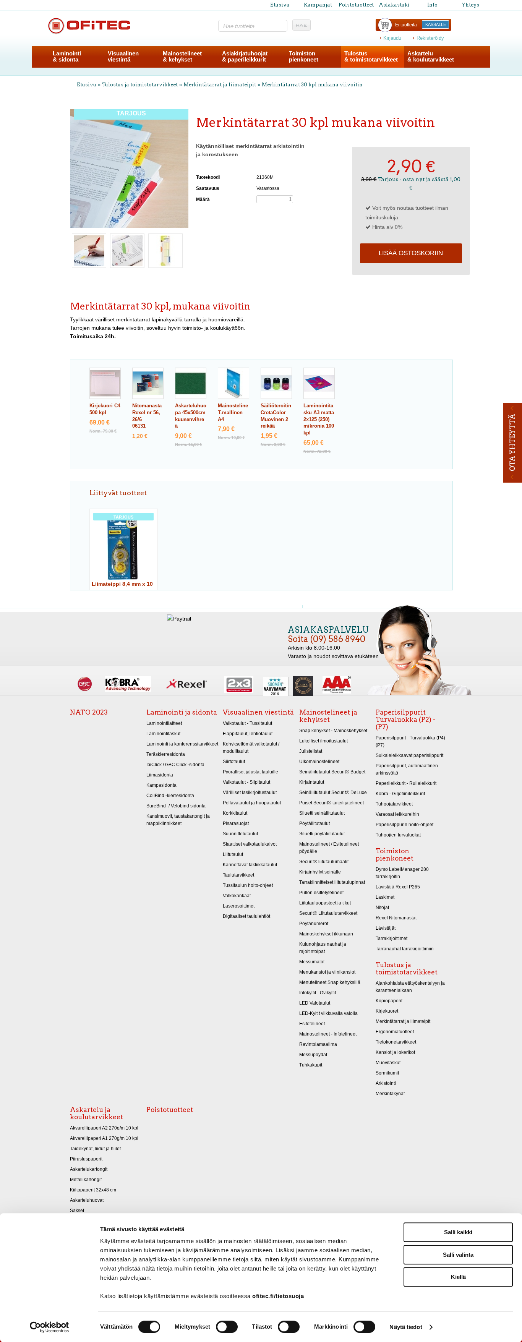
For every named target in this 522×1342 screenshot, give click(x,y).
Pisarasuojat (236, 823)
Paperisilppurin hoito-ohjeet (404, 824)
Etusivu (280, 5)
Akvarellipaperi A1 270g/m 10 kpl (104, 1138)
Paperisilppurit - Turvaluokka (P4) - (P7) (412, 741)
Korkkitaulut (235, 813)
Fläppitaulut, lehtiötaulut (247, 733)
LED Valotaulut (314, 1003)
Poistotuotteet (356, 5)
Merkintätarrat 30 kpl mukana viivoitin (312, 85)
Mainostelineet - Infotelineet (328, 1034)
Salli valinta (458, 1254)
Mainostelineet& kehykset (182, 56)
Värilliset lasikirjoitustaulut (250, 792)
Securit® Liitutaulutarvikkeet (328, 913)
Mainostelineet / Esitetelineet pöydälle (329, 847)
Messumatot (311, 961)
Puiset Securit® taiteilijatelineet (331, 803)
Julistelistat (310, 751)
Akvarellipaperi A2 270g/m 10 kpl (104, 1128)
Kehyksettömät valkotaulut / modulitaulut (251, 747)
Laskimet (385, 897)
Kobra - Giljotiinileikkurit (400, 793)
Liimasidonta (159, 775)
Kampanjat (318, 5)
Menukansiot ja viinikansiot (327, 972)
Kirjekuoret (387, 1011)
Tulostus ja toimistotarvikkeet (140, 85)
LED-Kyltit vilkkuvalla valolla (328, 1013)
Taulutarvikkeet (238, 875)
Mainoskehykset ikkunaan (326, 934)
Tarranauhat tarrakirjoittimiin (405, 948)
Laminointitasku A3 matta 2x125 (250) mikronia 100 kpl (318, 419)
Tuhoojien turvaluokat (398, 835)
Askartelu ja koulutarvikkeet (96, 1113)
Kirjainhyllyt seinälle (320, 872)
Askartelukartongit (88, 1169)
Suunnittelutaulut (240, 833)
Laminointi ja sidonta (181, 712)
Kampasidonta (161, 785)
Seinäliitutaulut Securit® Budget (332, 772)
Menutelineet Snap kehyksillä (329, 982)
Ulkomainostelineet (319, 761)
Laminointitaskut (163, 733)
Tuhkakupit (310, 1065)
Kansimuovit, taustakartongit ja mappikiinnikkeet (178, 820)
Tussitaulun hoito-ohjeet (248, 885)
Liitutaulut (233, 854)
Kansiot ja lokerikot (395, 1052)
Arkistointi (386, 1083)
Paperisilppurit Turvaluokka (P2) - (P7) (406, 719)
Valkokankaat (237, 895)
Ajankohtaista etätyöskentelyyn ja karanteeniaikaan (410, 987)
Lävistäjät (386, 928)
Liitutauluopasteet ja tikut (325, 903)
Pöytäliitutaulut (314, 823)
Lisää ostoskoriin (411, 253)
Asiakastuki (394, 5)
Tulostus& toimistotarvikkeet (371, 56)
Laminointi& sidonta (67, 56)
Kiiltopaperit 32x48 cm (93, 1190)
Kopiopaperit (389, 1000)
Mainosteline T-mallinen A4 (233, 412)
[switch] (227, 1327)
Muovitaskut (388, 1062)
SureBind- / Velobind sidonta (176, 806)
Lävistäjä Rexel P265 (398, 887)
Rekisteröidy (430, 38)
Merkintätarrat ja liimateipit (219, 85)
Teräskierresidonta (165, 754)
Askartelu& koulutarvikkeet (430, 56)
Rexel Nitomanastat (396, 918)
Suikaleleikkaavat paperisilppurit (409, 755)
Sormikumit (387, 1073)
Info (432, 5)
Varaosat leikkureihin (397, 814)
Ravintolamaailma (318, 1044)
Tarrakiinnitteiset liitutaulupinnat (332, 882)
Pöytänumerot (313, 923)
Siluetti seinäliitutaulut (322, 813)
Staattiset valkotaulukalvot (250, 844)
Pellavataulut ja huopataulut (252, 803)
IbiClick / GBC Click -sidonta (175, 764)
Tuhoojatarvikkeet (394, 804)
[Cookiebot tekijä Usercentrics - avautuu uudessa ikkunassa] (49, 1327)
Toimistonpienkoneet (303, 56)
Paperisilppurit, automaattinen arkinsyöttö (407, 769)
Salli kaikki (458, 1232)
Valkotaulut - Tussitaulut (247, 723)
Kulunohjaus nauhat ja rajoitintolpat (322, 948)
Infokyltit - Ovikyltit (317, 992)
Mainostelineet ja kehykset (328, 715)
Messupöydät (313, 1054)
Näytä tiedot (405, 1327)
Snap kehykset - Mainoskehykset (333, 730)
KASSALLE (435, 24)
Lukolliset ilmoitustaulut (323, 741)
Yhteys (470, 5)
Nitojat (382, 907)
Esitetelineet (312, 1023)
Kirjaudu (392, 38)
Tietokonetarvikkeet (396, 1042)
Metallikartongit (86, 1179)
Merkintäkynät (390, 1093)
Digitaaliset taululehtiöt (246, 916)
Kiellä (458, 1277)
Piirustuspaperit (86, 1159)
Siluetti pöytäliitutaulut (322, 833)
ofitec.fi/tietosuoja (278, 1296)
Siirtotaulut (234, 761)
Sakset (77, 1210)
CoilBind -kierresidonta (170, 795)
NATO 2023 (89, 712)
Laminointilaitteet (164, 723)
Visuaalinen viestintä (258, 712)
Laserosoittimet (239, 906)
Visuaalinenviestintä (123, 56)
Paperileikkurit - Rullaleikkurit (406, 783)
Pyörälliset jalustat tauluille (250, 772)
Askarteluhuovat (87, 1200)
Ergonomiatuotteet (395, 1031)
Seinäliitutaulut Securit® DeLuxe (333, 792)
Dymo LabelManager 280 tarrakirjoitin (402, 873)
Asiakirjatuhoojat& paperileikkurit (244, 56)
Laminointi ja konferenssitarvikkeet (182, 744)
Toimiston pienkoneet (394, 854)
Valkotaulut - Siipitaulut (246, 782)
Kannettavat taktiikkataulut (250, 864)
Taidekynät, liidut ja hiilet (95, 1148)
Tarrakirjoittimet (391, 938)
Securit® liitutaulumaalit (324, 861)
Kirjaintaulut (311, 782)
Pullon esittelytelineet (321, 892)
